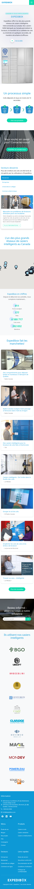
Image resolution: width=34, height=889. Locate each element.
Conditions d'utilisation (25, 866)
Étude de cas (5, 829)
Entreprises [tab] (5, 182)
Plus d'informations (11, 225)
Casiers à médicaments (25, 836)
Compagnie (4, 842)
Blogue (3, 832)
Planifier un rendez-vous (17, 149)
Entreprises (4, 857)
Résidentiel (4, 860)
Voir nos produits (17, 120)
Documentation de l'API (25, 863)
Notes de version (23, 857)
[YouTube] (11, 816)
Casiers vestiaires (23, 832)
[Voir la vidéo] (12, 40)
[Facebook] (2, 816)
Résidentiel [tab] (5, 178)
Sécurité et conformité (24, 860)
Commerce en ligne (7, 866)
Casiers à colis (22, 829)
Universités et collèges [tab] (9, 187)
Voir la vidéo (19, 41)
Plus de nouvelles (17, 589)
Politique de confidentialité (22, 870)
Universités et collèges (7, 863)
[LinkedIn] (7, 816)
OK (28, 619)
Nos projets (4, 836)
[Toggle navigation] (31, 2)
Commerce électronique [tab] (9, 191)
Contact (3, 845)
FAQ (2, 839)
